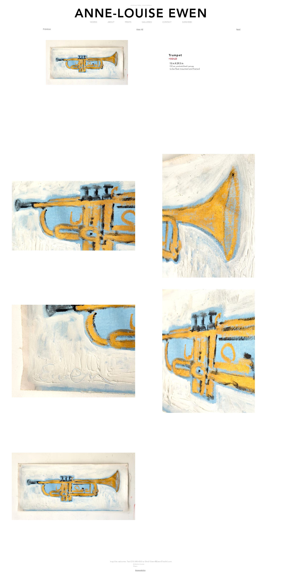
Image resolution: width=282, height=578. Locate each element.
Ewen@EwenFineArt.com (161, 561)
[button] (111, 22)
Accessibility (140, 570)
